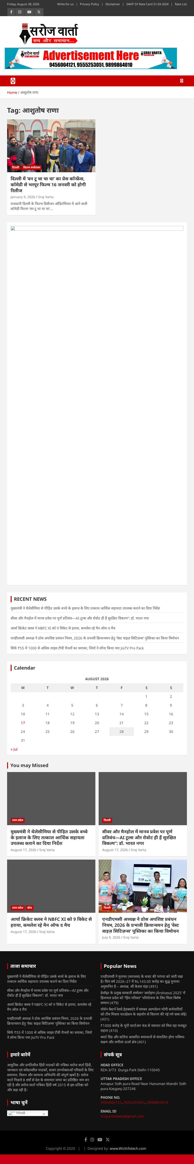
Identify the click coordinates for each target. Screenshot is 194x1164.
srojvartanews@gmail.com (122, 1116)
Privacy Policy (89, 4)
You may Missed (29, 765)
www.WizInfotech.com (128, 1148)
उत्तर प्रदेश (17, 820)
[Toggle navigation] (13, 80)
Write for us (65, 4)
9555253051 (134, 1102)
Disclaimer (113, 4)
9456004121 (111, 1102)
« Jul (14, 749)
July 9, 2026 (111, 937)
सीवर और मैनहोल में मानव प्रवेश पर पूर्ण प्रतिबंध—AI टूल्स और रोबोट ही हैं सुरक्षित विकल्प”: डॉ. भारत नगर (80, 618)
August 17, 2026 (23, 849)
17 (23, 722)
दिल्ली (15, 167)
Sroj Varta (45, 197)
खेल (29, 908)
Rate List (181, 4)
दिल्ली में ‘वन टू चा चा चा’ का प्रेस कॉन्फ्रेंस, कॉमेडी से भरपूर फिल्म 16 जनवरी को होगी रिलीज (48, 184)
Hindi (20, 1113)
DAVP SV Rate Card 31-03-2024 (147, 4)
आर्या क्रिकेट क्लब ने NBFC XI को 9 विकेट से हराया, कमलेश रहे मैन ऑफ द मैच (63, 628)
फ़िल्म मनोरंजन (31, 167)
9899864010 (157, 1102)
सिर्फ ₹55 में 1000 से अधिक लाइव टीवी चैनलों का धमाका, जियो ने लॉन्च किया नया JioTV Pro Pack (77, 648)
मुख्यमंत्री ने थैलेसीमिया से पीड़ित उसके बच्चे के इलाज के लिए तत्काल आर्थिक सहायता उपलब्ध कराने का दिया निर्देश (85, 608)
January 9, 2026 (23, 197)
